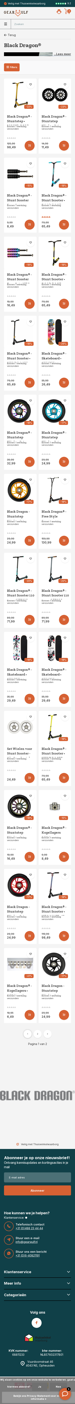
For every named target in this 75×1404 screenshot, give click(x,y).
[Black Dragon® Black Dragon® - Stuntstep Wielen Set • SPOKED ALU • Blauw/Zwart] (55, 411)
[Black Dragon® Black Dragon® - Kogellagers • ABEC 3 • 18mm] (20, 964)
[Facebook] (37, 1323)
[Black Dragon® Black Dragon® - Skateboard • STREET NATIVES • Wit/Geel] (55, 332)
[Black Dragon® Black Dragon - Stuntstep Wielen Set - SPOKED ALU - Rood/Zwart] (20, 885)
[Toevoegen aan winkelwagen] (30, 146)
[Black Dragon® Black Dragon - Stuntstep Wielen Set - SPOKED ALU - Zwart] (55, 964)
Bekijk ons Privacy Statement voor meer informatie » (38, 1397)
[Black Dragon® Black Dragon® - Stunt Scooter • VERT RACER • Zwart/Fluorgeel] (55, 727)
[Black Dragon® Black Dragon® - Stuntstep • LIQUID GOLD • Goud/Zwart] (20, 95)
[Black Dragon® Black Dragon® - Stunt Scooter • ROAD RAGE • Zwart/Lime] (55, 253)
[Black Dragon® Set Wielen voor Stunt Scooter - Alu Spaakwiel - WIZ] (20, 727)
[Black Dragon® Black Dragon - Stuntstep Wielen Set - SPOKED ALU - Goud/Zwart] (20, 490)
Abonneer (37, 1190)
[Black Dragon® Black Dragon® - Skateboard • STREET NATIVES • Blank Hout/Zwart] (55, 648)
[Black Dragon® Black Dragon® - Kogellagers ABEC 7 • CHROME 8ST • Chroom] (55, 806)
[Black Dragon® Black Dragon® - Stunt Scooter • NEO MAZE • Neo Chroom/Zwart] (55, 885)
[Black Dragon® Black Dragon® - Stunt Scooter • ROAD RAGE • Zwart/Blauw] (55, 174)
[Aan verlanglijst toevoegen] (31, 85)
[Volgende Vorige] (48, 1034)
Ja (39, 1386)
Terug (12, 35)
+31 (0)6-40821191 (28, 1255)
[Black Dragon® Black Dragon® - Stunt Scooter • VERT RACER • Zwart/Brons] (20, 332)
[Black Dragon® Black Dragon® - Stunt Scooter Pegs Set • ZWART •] (20, 174)
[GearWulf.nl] (16, 13)
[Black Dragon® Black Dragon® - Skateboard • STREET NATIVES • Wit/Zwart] (20, 648)
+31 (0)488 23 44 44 (29, 1228)
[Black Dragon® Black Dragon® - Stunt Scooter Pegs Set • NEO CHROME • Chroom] (20, 253)
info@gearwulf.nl (27, 1242)
